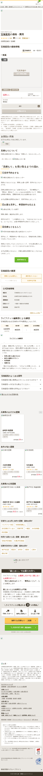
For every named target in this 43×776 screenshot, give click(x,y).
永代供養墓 (35, 528)
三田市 (33, 549)
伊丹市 (20, 549)
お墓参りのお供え (17, 708)
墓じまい (17, 693)
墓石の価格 (4, 703)
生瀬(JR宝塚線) (19, 541)
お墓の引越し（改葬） (7, 693)
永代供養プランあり (8, 528)
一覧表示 (38, 50)
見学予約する (21, 259)
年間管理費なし (21, 525)
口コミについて (27, 719)
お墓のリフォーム (22, 703)
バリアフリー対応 (7, 525)
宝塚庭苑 (5, 34)
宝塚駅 (13, 41)
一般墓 (27, 528)
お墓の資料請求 (11, 686)
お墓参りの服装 (27, 708)
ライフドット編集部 (16, 338)
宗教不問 (20, 528)
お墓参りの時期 (5, 710)
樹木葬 (15, 698)
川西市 (27, 549)
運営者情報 (3, 719)
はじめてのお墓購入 (7, 691)
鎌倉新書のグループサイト (11, 769)
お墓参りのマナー (6, 708)
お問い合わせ (35, 719)
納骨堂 (19, 698)
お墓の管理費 (12, 703)
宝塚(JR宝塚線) (7, 541)
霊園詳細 (25, 38)
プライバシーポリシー (17, 719)
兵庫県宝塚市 (5, 41)
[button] (21, 106)
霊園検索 (3, 686)
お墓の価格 (16, 691)
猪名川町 (5, 553)
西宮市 (13, 549)
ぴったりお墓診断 (22, 686)
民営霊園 (5, 532)
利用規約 (9, 719)
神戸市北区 (5, 549)
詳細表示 (28, 50)
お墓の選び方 (24, 691)
